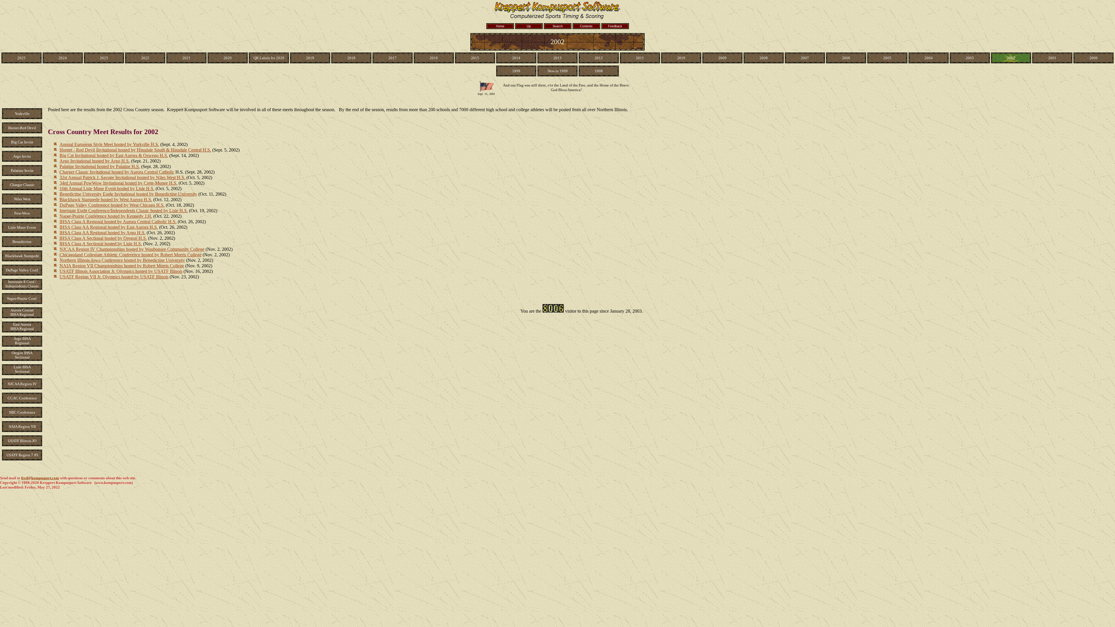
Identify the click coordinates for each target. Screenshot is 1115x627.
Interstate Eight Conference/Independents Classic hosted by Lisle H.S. (124, 210)
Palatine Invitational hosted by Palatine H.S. (100, 166)
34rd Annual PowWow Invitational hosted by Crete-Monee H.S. (118, 183)
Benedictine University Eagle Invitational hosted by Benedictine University (128, 194)
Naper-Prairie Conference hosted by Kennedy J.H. (106, 216)
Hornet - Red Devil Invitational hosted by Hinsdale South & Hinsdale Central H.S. (135, 149)
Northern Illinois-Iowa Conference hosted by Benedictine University (122, 260)
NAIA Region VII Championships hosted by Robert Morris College (122, 265)
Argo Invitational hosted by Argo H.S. (95, 160)
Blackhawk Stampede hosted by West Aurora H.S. (106, 199)
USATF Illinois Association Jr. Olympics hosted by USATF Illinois (121, 271)
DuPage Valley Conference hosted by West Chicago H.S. (112, 205)
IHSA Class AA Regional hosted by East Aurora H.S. (109, 227)
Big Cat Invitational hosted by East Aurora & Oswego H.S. (114, 155)
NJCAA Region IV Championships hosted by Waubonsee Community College (132, 249)
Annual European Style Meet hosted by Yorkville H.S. (109, 144)
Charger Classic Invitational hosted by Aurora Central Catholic (117, 172)
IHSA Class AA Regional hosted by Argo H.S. (102, 232)
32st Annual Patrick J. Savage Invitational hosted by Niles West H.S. (122, 177)
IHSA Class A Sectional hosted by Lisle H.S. (101, 243)
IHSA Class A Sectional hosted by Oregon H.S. (103, 238)
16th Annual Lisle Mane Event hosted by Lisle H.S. (107, 188)
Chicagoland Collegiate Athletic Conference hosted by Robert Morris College (131, 254)
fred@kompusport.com (40, 478)
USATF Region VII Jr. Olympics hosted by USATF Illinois (114, 276)
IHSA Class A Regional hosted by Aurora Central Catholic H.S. (118, 221)
